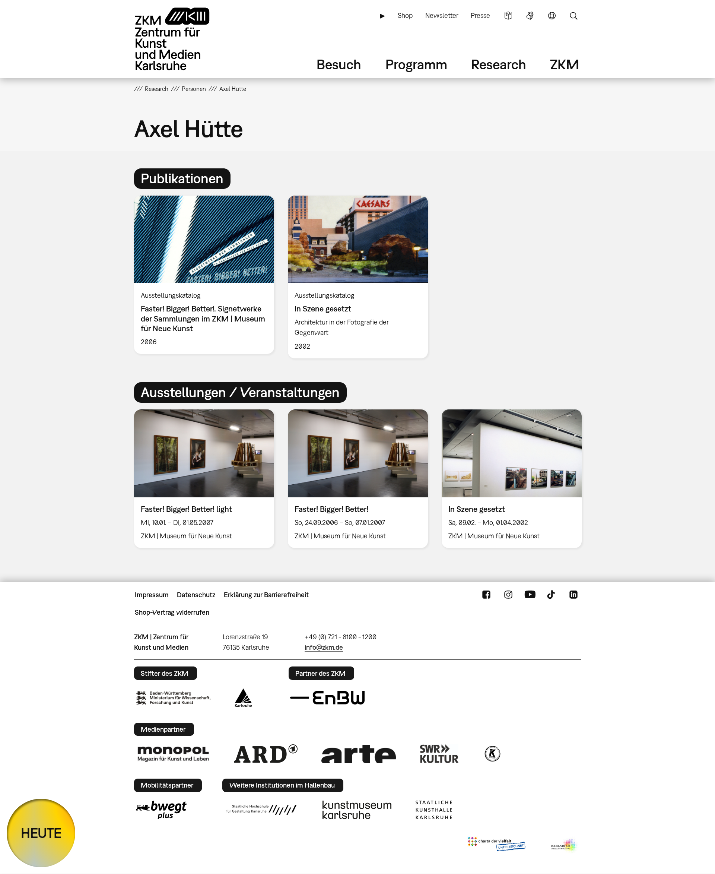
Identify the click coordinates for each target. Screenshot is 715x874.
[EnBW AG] (327, 697)
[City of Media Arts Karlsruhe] (564, 845)
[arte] (358, 754)
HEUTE (41, 833)
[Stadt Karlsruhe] (243, 697)
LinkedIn (573, 595)
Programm (416, 64)
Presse (480, 15)
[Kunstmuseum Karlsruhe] (356, 810)
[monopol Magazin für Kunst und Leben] (173, 753)
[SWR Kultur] (439, 753)
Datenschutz (196, 595)
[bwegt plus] (161, 810)
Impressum (152, 595)
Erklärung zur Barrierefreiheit (266, 595)
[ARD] (266, 753)
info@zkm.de (324, 647)
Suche (573, 16)
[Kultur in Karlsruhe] (492, 753)
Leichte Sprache (508, 16)
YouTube (529, 595)
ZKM (564, 64)
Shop (405, 15)
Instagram (508, 595)
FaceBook (486, 595)
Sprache (551, 16)
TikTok (551, 595)
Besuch (339, 64)
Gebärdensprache (529, 16)
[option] (204, 275)
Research (498, 64)
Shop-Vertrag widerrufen (172, 612)
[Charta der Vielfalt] (496, 845)
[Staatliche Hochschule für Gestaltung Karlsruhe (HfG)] (261, 810)
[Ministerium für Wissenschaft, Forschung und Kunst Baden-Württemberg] (173, 698)
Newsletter (441, 15)
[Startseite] (182, 39)
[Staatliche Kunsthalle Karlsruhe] (434, 810)
